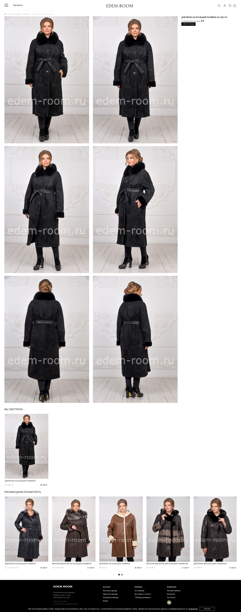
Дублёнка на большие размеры (20, 481)
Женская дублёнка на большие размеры (71, 563)
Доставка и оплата (143, 594)
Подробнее (193, 609)
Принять (207, 609)
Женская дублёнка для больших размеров (167, 563)
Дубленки (26, 14)
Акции (105, 601)
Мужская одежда (110, 594)
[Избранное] (228, 6)
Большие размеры (14, 14)
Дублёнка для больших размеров (210, 563)
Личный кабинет (174, 590)
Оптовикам (139, 590)
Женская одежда (110, 590)
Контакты (171, 597)
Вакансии (171, 594)
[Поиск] (217, 6)
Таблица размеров (143, 597)
